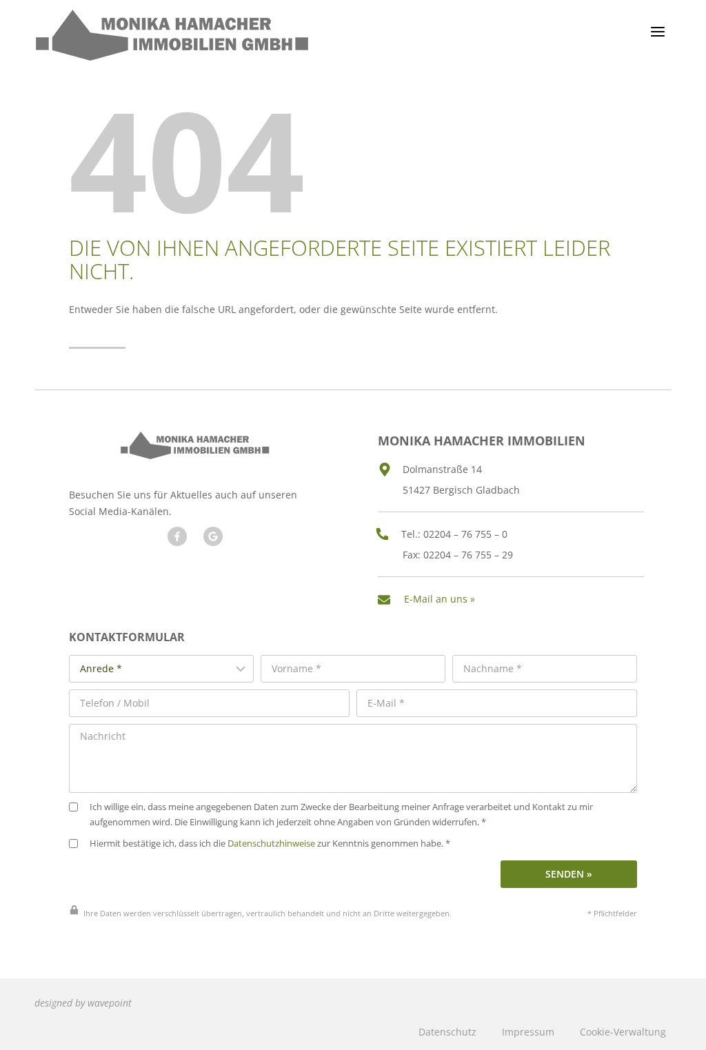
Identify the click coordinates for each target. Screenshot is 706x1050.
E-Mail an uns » (439, 598)
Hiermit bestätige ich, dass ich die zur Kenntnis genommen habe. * (270, 843)
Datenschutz (447, 1031)
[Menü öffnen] (657, 31)
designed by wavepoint (83, 1002)
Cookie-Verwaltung (623, 1031)
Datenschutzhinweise (271, 843)
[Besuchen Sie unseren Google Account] (213, 536)
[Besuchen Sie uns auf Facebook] (177, 536)
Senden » (568, 873)
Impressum (528, 1031)
